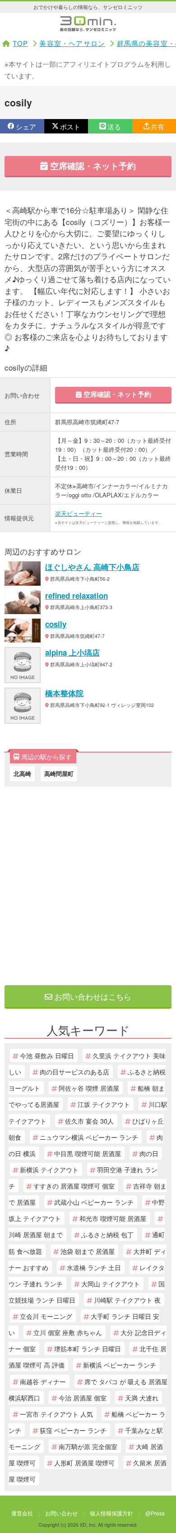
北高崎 (22, 773)
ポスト (70, 126)
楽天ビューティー (78, 513)
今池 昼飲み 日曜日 (47, 1055)
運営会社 (22, 1513)
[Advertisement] (88, 884)
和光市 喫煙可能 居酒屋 (112, 1218)
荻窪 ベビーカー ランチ (73, 1430)
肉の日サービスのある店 (74, 1071)
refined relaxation (76, 595)
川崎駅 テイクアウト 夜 (127, 1299)
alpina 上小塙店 (72, 652)
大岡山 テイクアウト (110, 1283)
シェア (26, 126)
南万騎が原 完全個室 (88, 1446)
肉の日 (148, 1153)
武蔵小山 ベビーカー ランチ (94, 1202)
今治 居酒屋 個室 (83, 1397)
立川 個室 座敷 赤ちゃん (67, 1332)
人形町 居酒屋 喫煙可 (84, 1462)
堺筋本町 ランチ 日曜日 (87, 1348)
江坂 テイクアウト (104, 1104)
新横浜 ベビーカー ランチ (119, 1364)
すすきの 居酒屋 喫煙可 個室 (74, 1185)
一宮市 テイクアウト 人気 (56, 1413)
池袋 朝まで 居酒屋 (87, 1251)
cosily (55, 624)
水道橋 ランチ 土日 (94, 1267)
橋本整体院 (64, 693)
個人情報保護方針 (111, 1513)
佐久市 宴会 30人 (89, 1120)
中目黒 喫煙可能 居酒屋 (87, 1153)
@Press (155, 1513)
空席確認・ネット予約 (92, 165)
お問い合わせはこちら (91, 996)
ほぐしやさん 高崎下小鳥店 (92, 566)
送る (114, 126)
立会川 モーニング (46, 1316)
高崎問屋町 (59, 773)
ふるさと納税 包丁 (107, 1234)
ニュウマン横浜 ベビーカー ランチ (89, 1137)
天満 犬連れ (141, 1397)
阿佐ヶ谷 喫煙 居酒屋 (89, 1087)
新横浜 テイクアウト (49, 1169)
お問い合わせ (61, 1513)
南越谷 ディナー (43, 1381)
